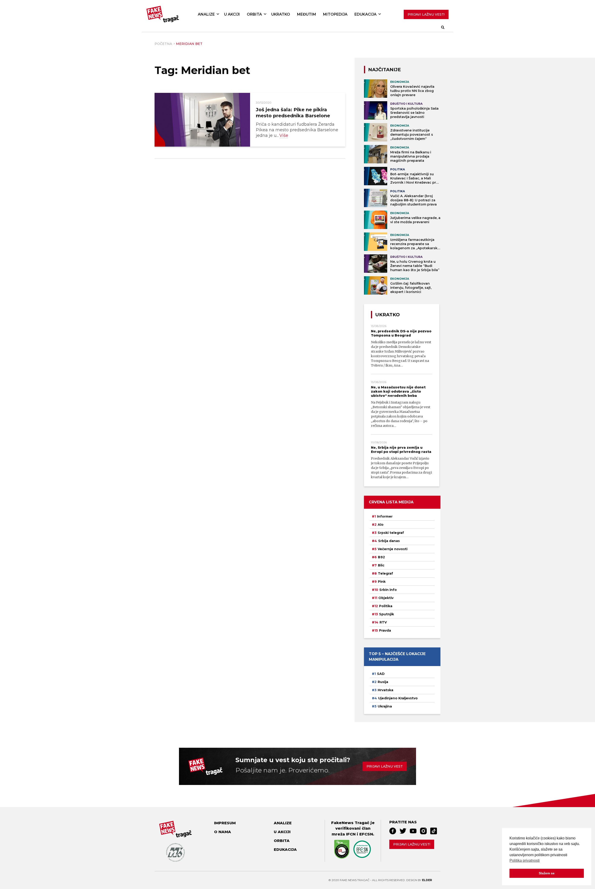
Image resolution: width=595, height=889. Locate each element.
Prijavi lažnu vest (385, 766)
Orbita (254, 14)
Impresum (225, 823)
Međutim (306, 14)
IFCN (351, 834)
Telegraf (385, 573)
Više (283, 135)
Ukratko (280, 14)
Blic (381, 565)
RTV (383, 622)
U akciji (232, 14)
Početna (163, 44)
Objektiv (385, 598)
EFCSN (366, 834)
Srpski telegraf (391, 533)
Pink (382, 581)
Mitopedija (335, 14)
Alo (380, 524)
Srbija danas (389, 541)
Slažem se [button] (547, 873)
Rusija (383, 682)
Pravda (385, 630)
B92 (381, 557)
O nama (222, 832)
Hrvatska (385, 690)
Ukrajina (385, 706)
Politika (385, 606)
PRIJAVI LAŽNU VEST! (426, 14)
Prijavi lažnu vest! (411, 844)
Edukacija (365, 14)
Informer (385, 516)
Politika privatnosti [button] (524, 860)
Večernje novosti (392, 549)
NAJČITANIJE (384, 69)
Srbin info (388, 590)
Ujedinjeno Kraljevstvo (398, 698)
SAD (381, 674)
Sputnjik (386, 614)
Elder (427, 880)
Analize (206, 14)
